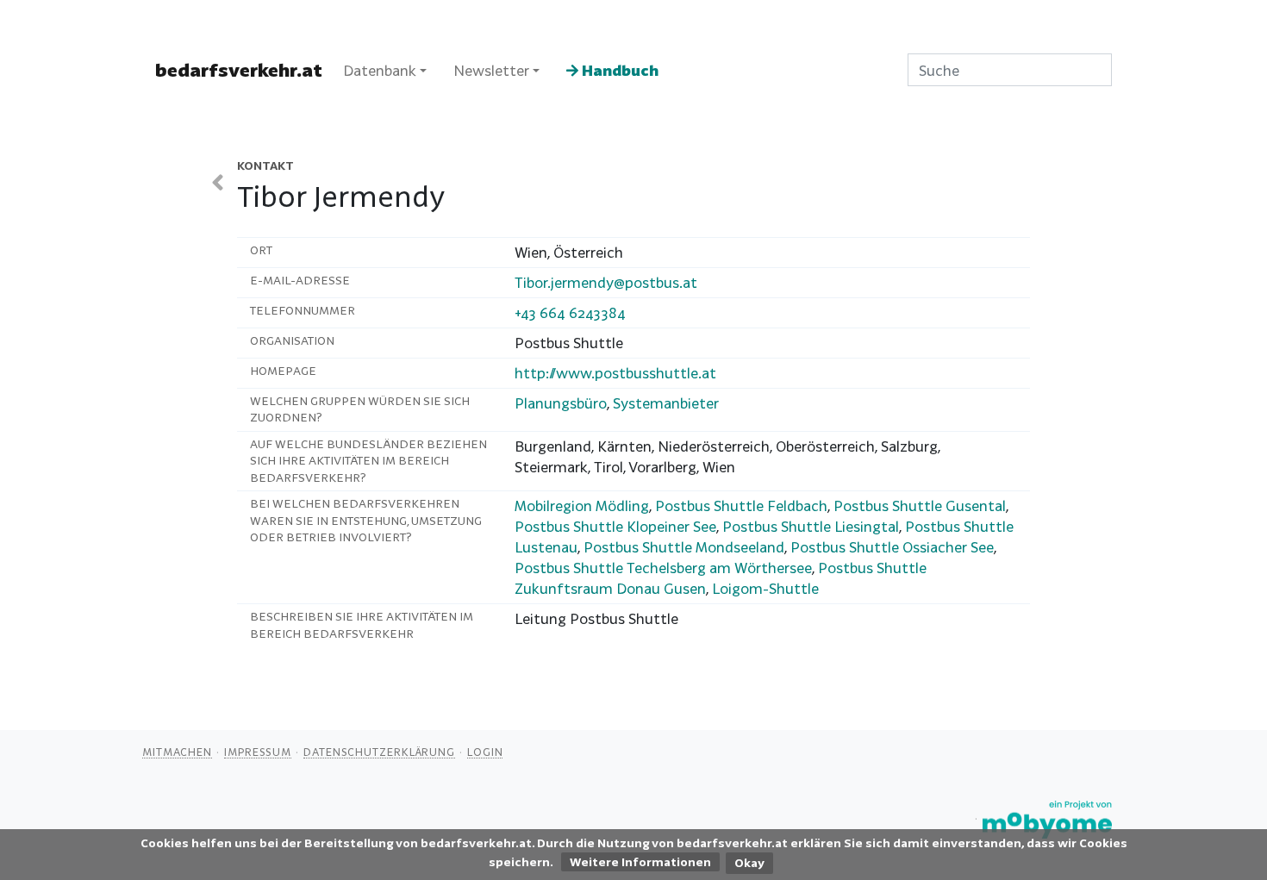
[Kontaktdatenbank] (217, 182)
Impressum (257, 752)
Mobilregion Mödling (582, 505)
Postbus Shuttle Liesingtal (810, 526)
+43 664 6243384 (570, 312)
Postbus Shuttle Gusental (919, 505)
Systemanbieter (666, 403)
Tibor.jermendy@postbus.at (606, 282)
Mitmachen (177, 752)
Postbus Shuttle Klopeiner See (615, 526)
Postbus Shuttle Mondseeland (684, 547)
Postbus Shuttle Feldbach (741, 505)
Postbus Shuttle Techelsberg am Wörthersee (663, 567)
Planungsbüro (561, 403)
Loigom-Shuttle (765, 588)
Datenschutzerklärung (379, 752)
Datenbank (379, 70)
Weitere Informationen (640, 862)
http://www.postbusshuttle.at (615, 373)
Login (485, 752)
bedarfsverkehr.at (238, 69)
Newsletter (491, 70)
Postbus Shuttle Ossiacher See (892, 547)
